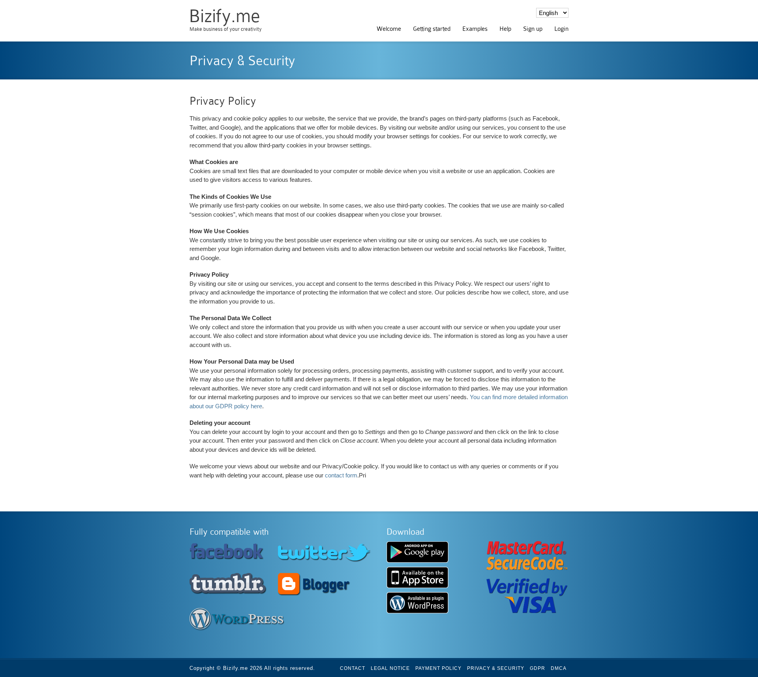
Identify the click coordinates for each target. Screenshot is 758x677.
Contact (352, 668)
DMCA (559, 668)
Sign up (532, 28)
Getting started (431, 28)
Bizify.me (224, 16)
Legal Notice (390, 668)
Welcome (389, 28)
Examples (475, 28)
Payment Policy (438, 668)
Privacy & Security (495, 668)
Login (561, 28)
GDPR (537, 668)
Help (505, 28)
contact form (341, 475)
